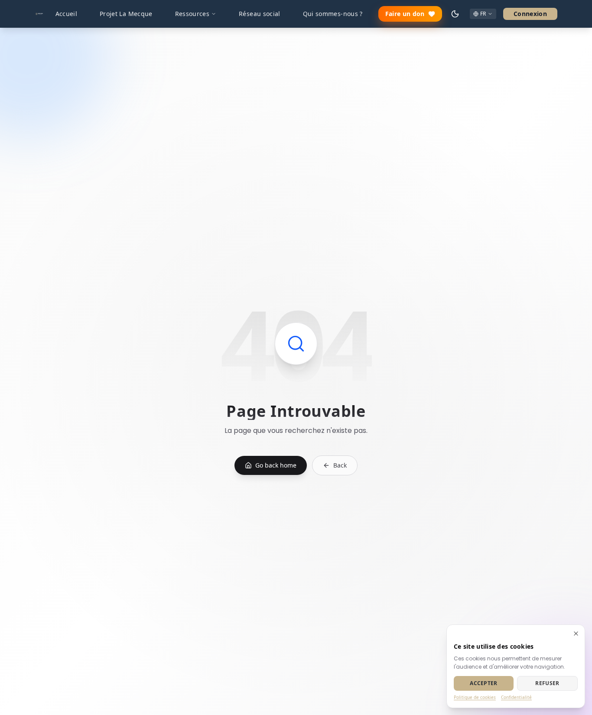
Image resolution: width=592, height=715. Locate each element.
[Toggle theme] (455, 14)
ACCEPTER (483, 683)
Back (340, 465)
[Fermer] (576, 633)
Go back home (275, 465)
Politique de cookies (475, 697)
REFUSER (547, 683)
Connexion (530, 14)
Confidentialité (516, 697)
